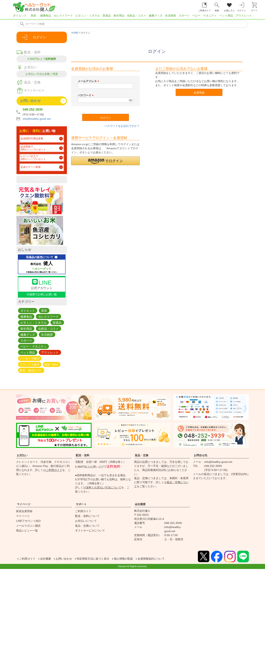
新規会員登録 (24, 511)
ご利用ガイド (54, 470)
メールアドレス (89, 81)
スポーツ (184, 15)
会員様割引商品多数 (32, 138)
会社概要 (140, 504)
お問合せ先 (200, 455)
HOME (74, 32)
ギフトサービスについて (90, 530)
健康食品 (45, 15)
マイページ (23, 504)
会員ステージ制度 (31, 167)
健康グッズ (155, 15)
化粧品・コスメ (136, 15)
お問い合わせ (64, 558)
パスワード (86, 95)
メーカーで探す (29, 358)
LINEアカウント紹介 (28, 520)
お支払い (22, 455)
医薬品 (107, 15)
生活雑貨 (170, 15)
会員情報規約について (151, 558)
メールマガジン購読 (28, 525)
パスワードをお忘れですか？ (122, 125)
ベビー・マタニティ (204, 15)
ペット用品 (226, 15)
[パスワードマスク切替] (130, 100)
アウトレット (244, 15)
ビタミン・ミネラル (87, 15)
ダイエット (20, 15)
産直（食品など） (31, 370)
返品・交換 (141, 455)
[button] (105, 160)
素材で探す (51, 364)
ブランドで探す (29, 364)
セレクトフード (63, 15)
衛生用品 (118, 15)
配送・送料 (82, 455)
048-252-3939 (32, 109)
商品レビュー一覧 (27, 530)
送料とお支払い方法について (103, 487)
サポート (81, 504)
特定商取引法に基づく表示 (93, 558)
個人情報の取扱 (123, 558)
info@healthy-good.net (37, 118)
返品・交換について (87, 525)
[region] (132, 17)
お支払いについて (86, 520)
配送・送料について (87, 516)
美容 (33, 15)
